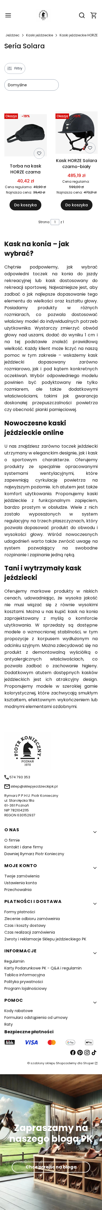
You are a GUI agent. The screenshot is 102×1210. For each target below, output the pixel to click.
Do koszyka (25, 205)
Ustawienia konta (20, 883)
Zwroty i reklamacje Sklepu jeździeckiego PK (45, 939)
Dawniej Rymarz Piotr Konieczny (34, 854)
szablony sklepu (42, 1063)
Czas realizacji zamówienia (29, 932)
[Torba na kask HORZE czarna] (25, 136)
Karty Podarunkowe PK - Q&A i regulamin (43, 968)
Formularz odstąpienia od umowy (36, 1017)
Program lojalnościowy (25, 988)
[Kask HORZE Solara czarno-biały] (76, 133)
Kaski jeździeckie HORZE (79, 35)
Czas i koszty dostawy (25, 925)
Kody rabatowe (18, 1010)
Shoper (88, 1063)
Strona (44, 222)
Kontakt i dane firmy (23, 847)
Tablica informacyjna (24, 975)
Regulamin (14, 961)
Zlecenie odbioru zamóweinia (32, 918)
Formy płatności (19, 912)
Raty (8, 1024)
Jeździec (12, 35)
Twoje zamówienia (21, 876)
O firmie (12, 840)
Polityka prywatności (23, 981)
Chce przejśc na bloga (51, 1167)
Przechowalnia (18, 889)
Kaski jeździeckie (39, 35)
